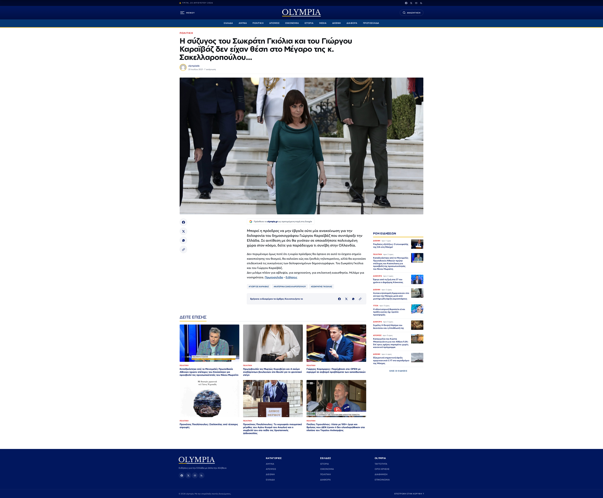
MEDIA (323, 23)
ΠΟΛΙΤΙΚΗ (258, 23)
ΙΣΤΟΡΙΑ (309, 23)
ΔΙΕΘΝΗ (336, 23)
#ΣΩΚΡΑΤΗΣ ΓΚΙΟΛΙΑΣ (321, 286)
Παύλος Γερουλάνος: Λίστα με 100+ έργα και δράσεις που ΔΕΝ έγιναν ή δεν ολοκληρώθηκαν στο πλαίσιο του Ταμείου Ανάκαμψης (336, 427)
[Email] (416, 3)
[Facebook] (406, 3)
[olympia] (301, 12)
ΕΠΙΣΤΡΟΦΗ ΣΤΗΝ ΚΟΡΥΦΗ (409, 494)
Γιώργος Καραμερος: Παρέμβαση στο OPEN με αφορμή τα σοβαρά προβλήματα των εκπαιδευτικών (336, 370)
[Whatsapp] (183, 240)
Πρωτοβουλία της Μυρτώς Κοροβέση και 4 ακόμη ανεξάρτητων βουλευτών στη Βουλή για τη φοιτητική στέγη (272, 371)
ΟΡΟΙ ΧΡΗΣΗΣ (382, 469)
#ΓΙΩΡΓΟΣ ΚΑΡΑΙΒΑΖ (259, 286)
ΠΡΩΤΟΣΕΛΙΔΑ (371, 23)
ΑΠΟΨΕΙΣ (274, 23)
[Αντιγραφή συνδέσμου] (183, 249)
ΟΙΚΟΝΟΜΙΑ (292, 23)
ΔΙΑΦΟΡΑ (352, 23)
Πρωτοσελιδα (274, 277)
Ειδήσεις (291, 277)
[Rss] (421, 3)
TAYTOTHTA (381, 463)
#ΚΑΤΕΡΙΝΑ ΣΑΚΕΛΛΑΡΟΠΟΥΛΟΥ (290, 286)
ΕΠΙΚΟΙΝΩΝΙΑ (382, 479)
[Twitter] (411, 3)
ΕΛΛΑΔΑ (228, 23)
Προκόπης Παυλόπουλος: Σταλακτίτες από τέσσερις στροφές (209, 426)
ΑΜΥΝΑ (243, 23)
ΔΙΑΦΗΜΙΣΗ (381, 474)
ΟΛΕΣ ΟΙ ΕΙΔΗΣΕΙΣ (398, 371)
